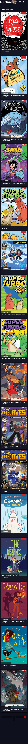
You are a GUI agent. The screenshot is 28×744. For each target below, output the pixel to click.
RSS (27, 2)
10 (14, 719)
